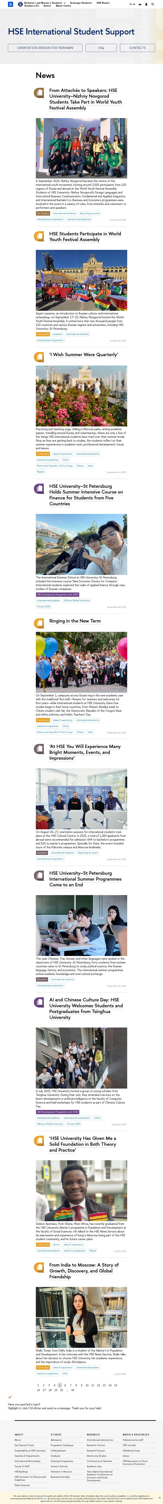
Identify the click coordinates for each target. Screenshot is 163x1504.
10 (87, 1385)
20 (61, 1390)
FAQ (101, 48)
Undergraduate (58, 1450)
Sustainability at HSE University (30, 1450)
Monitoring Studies (96, 1455)
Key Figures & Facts (24, 1445)
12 (98, 1385)
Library (126, 1455)
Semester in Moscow (61, 1471)
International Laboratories (100, 1439)
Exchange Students (81, 2)
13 (104, 1385)
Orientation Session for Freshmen (45, 48)
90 (72, 1390)
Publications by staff (133, 1439)
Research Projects (96, 1450)
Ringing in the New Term (75, 620)
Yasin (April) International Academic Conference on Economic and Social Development (100, 1476)
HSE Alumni (103, 2)
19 (55, 1390)
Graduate (55, 1455)
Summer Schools (59, 1466)
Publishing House (131, 1450)
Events (47, 5)
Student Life (31, 5)
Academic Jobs (94, 1466)
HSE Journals (129, 1445)
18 (50, 1390)
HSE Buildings (21, 1471)
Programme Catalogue (62, 1445)
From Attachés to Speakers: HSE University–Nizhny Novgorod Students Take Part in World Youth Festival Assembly (85, 99)
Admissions (56, 1439)
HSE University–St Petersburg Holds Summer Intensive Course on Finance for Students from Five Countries (86, 495)
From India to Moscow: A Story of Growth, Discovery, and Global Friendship (84, 1270)
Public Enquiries (22, 1485)
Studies (56, 1434)
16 (38, 1390)
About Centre (63, 5)
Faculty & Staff (22, 1466)
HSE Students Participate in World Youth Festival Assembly (85, 236)
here (128, 1496)
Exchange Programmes (62, 1461)
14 (110, 1385)
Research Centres (96, 1445)
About (19, 1434)
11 (92, 1385)
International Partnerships (27, 1461)
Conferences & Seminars (99, 1461)
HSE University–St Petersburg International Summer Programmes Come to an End (85, 879)
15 (115, 1385)
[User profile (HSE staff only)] (146, 4)
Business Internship (60, 1476)
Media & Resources (136, 1434)
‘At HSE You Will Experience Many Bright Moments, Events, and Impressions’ (85, 752)
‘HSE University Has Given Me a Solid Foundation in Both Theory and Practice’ (82, 1144)
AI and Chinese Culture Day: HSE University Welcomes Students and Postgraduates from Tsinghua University (86, 1008)
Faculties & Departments (27, 1455)
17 (44, 1390)
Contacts (137, 48)
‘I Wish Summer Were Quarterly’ (83, 354)
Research (93, 1434)
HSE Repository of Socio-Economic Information (136, 1462)
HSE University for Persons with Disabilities (30, 1478)
